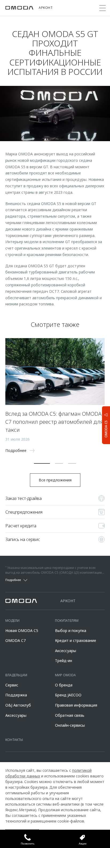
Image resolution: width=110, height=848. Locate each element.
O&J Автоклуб (18, 705)
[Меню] (102, 8)
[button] (42, 463)
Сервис (11, 685)
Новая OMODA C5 (21, 630)
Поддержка (16, 694)
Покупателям (66, 620)
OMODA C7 (15, 640)
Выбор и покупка (70, 630)
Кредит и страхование (75, 640)
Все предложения (55, 480)
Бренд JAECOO (68, 694)
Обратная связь (69, 715)
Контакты (14, 739)
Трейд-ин (63, 660)
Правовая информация (76, 705)
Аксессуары (65, 650)
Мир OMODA (65, 675)
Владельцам (16, 675)
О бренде (64, 685)
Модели (12, 620)
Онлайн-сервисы (70, 725)
